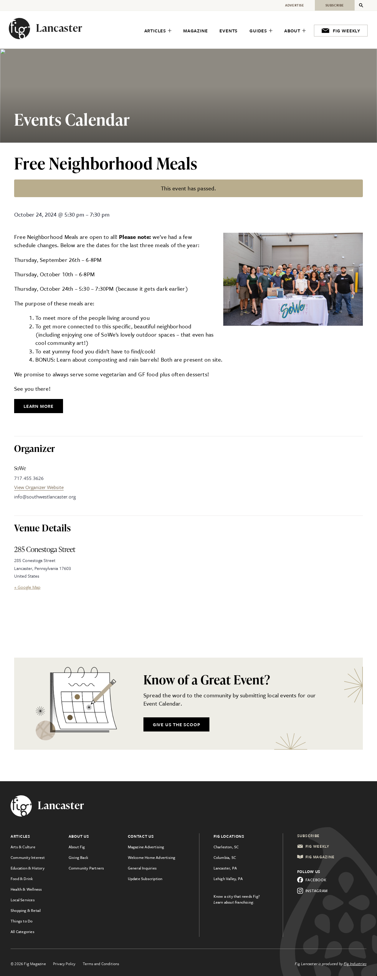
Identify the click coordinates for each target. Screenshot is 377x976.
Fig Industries (355, 964)
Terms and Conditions (101, 964)
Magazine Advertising (146, 847)
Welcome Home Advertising (152, 857)
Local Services (23, 900)
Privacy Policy (64, 964)
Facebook (316, 880)
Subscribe (308, 836)
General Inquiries (142, 868)
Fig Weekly (317, 846)
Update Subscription (145, 879)
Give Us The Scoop (176, 724)
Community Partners (86, 868)
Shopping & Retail (26, 910)
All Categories (22, 932)
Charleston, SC (226, 847)
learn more (39, 406)
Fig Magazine (320, 857)
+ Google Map (27, 587)
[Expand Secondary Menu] (361, 5)
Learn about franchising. (234, 902)
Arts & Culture (23, 847)
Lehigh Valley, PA (228, 879)
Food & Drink (22, 879)
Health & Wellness (26, 889)
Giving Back (78, 857)
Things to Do (21, 921)
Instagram (316, 891)
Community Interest (28, 857)
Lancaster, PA (225, 868)
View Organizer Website (39, 487)
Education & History (27, 868)
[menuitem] (157, 31)
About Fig (77, 847)
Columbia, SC (225, 857)
